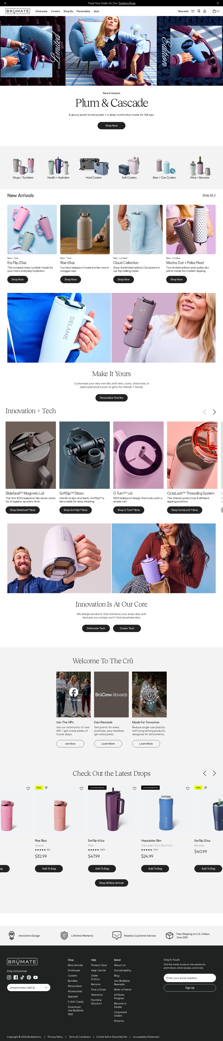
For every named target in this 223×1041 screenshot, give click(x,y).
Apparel (73, 996)
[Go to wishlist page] (193, 11)
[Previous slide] (5, 3)
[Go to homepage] (18, 11)
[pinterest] (29, 977)
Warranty (97, 994)
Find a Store (98, 989)
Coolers (72, 975)
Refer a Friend (122, 989)
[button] (204, 773)
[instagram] (9, 977)
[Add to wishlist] (28, 788)
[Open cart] (214, 11)
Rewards (183, 11)
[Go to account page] (204, 11)
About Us (120, 965)
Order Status (95, 977)
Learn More (108, 743)
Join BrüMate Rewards (122, 982)
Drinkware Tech (96, 628)
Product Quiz (99, 965)
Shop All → (209, 195)
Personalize (75, 986)
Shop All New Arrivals (111, 882)
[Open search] (199, 11)
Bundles (73, 980)
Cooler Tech (127, 628)
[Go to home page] (29, 961)
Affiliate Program (119, 996)
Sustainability (122, 970)
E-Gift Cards (75, 1001)
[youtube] (35, 977)
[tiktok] (22, 977)
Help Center (98, 970)
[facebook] (16, 977)
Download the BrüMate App (75, 1010)
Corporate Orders (120, 1014)
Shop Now (112, 125)
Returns (96, 984)
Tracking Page (127, 3)
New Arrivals (75, 965)
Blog (116, 975)
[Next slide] (218, 3)
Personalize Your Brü (111, 397)
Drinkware (74, 970)
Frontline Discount (96, 1001)
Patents (119, 1020)
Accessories (75, 991)
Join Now (70, 743)
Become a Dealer (120, 1005)
